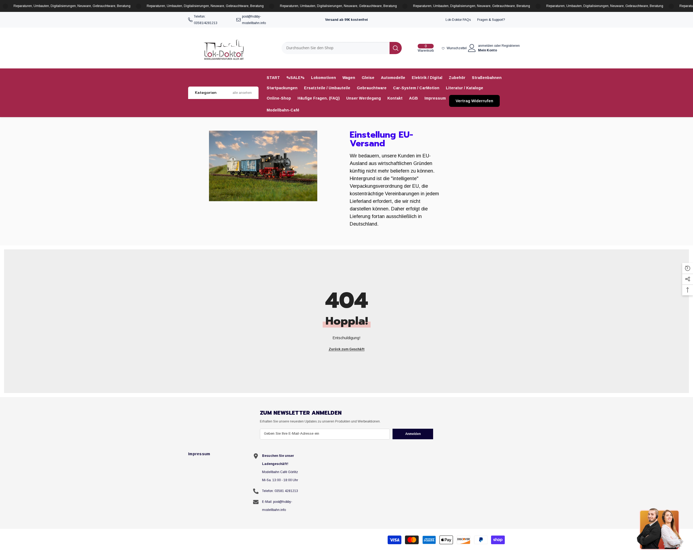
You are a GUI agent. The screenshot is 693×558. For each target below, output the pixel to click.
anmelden (485, 45)
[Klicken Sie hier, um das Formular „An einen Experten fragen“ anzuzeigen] (660, 529)
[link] (263, 166)
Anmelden (413, 434)
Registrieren (511, 45)
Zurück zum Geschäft (347, 349)
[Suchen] (342, 48)
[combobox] (336, 48)
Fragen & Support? (491, 20)
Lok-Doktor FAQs (458, 20)
